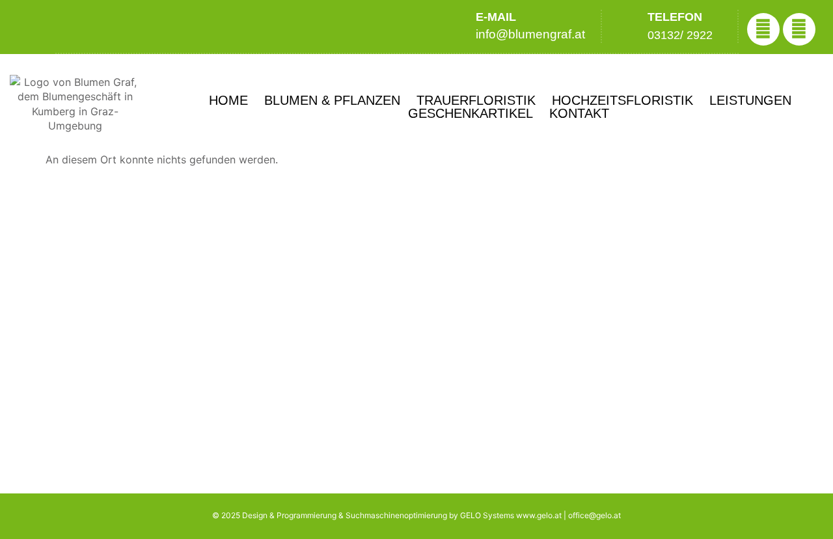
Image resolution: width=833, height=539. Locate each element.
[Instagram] (799, 29)
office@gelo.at (594, 515)
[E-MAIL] (456, 26)
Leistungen (750, 100)
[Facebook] (763, 29)
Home (228, 100)
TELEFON (675, 16)
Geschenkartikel (470, 113)
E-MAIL (496, 16)
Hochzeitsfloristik (622, 100)
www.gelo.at (539, 515)
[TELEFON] (623, 26)
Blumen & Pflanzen (332, 100)
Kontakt (579, 113)
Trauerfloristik (476, 100)
